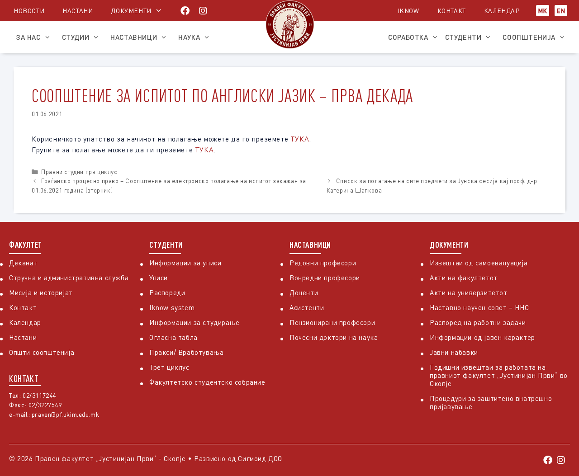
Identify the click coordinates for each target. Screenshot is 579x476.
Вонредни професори (325, 277)
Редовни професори (323, 263)
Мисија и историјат (41, 292)
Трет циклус (169, 367)
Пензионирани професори (332, 322)
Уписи (158, 277)
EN (560, 10)
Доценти (304, 292)
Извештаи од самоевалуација (479, 263)
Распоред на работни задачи (478, 322)
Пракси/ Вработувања (186, 352)
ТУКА (299, 138)
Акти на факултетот (464, 277)
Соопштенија (529, 37)
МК (542, 10)
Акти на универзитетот (469, 292)
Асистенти (307, 307)
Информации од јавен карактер (482, 337)
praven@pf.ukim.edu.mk (66, 414)
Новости (29, 10)
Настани (77, 10)
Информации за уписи (185, 263)
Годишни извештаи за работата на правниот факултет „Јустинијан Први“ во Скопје (499, 375)
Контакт (451, 10)
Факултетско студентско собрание (207, 382)
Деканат (23, 263)
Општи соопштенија (41, 352)
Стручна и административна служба (68, 277)
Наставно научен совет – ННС (479, 307)
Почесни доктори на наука (334, 337)
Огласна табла (173, 337)
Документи (131, 10)
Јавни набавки (454, 352)
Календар (502, 10)
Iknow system (172, 307)
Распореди (167, 292)
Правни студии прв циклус (79, 171)
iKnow (408, 10)
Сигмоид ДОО (260, 458)
